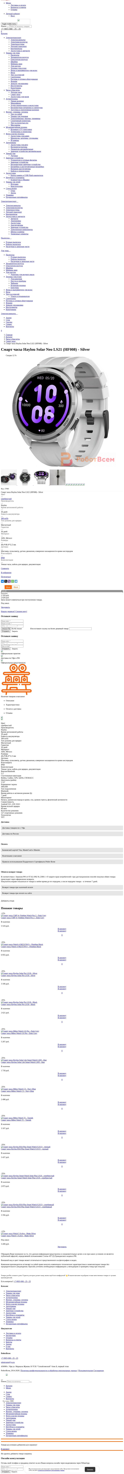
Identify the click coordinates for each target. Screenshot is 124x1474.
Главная (9, 335)
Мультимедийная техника (16, 127)
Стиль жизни (11, 188)
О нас (8, 1346)
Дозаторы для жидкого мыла (22, 274)
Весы (13, 73)
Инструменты (16, 86)
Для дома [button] (5, 251)
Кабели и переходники (20, 171)
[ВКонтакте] (2, 581)
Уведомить (62, 1247)
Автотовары (11, 143)
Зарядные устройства (14, 158)
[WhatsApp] (12, 581)
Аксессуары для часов (20, 97)
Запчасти (14, 219)
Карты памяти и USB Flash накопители (27, 175)
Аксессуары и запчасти (20, 51)
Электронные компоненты (22, 229)
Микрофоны (16, 103)
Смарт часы (15, 94)
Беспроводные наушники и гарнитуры (27, 108)
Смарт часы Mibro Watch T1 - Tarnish (16, 1120)
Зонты (13, 193)
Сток (8, 320)
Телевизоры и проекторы (21, 132)
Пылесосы (15, 55)
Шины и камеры (17, 232)
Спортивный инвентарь (21, 121)
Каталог (9, 337)
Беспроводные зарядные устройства (25, 164)
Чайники (14, 283)
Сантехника (16, 77)
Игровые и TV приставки (21, 129)
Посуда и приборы (18, 281)
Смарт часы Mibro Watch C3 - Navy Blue (17, 1091)
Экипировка (16, 221)
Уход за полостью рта (19, 123)
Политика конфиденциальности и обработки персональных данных (49, 1371)
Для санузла (16, 66)
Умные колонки (17, 101)
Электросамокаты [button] (8, 314)
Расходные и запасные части (17, 247)
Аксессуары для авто (19, 145)
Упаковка (10, 195)
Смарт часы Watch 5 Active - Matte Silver (17, 1236)
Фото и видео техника (15, 134)
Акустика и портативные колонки (25, 110)
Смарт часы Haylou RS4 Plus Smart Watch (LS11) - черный (24, 1149)
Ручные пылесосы (13, 242)
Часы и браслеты (13, 90)
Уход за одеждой (17, 75)
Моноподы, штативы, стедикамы (24, 138)
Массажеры (15, 125)
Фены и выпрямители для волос (24, 70)
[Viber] (9, 581)
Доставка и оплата (18, 5)
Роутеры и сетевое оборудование (24, 79)
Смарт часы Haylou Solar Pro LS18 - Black (18, 1004)
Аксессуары (11, 173)
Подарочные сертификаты (17, 197)
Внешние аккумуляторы (21, 169)
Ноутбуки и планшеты (15, 178)
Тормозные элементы (19, 234)
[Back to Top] (2, 1379)
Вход (13, 16)
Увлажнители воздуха (20, 57)
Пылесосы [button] (5, 238)
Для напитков (16, 279)
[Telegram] (16, 581)
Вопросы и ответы (18, 7)
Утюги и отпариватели (20, 296)
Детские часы (16, 92)
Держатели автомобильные (22, 149)
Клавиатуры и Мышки (20, 180)
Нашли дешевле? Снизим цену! (14, 611)
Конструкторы (17, 186)
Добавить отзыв (7, 901)
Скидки (9, 322)
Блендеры (15, 288)
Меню (8, 3)
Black (16, 587)
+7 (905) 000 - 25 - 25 (11, 29)
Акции (9, 318)
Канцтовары (16, 88)
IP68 (3, 558)
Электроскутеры (17, 44)
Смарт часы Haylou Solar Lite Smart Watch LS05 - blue (23, 1062)
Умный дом (10, 153)
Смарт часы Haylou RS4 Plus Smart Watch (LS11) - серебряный (26, 1207)
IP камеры (15, 140)
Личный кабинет (13, 14)
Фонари (14, 81)
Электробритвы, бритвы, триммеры (25, 118)
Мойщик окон (16, 64)
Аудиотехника (12, 99)
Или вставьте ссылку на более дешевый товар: (49, 629)
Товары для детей (13, 182)
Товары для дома (13, 53)
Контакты (10, 326)
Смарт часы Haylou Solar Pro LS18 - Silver (18, 975)
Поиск (3, 26)
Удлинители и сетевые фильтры (24, 160)
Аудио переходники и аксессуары (25, 105)
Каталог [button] (4, 33)
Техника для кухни (18, 68)
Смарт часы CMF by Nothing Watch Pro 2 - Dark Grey (22, 918)
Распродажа (11, 1335)
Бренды (9, 1342)
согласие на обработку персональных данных (51, 1470)
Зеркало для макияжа (19, 83)
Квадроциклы (16, 48)
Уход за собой (16, 114)
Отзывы (14, 10)
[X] (5, 581)
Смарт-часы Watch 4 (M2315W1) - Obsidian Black (21, 947)
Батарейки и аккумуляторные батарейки (27, 167)
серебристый (6, 499)
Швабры (14, 62)
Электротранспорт (13, 38)
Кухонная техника (18, 285)
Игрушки (14, 184)
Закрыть (15, 631)
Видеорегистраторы (19, 147)
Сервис (9, 324)
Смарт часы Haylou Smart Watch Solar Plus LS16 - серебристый (26, 1178)
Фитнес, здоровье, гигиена (17, 112)
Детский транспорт (19, 46)
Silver (8, 587)
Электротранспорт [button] (9, 201)
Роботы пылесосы (13, 244)
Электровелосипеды (19, 42)
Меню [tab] (8, 1388)
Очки (13, 191)
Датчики (14, 156)
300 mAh (4, 518)
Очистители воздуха (19, 59)
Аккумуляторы (17, 225)
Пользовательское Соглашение (91, 1371)
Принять (90, 1469)
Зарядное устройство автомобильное (26, 151)
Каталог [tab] (9, 1386)
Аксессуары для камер (20, 136)
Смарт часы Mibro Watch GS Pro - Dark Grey (19, 1033)
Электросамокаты (18, 40)
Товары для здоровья (19, 116)
